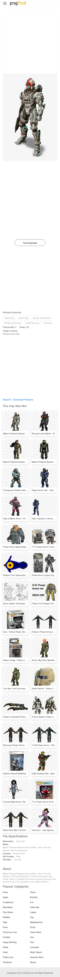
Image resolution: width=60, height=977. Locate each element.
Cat (31, 902)
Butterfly (34, 897)
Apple (5, 897)
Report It (7, 399)
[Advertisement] (30, 43)
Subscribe (34, 907)
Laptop (33, 912)
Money (33, 962)
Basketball (7, 907)
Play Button (8, 912)
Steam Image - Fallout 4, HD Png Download (22, 660)
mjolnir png (9, 317)
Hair (32, 937)
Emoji (32, 927)
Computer (34, 947)
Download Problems (23, 399)
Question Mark (37, 957)
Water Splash (36, 952)
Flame (33, 892)
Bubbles (6, 917)
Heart (5, 892)
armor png (23, 317)
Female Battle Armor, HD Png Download (21, 801)
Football (6, 937)
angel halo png (32, 322)
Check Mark (35, 932)
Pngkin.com (8, 957)
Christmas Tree (10, 932)
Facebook (7, 962)
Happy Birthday (10, 942)
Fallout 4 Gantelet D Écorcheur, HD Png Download (25, 716)
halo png (48, 322)
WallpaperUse (36, 922)
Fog (31, 917)
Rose (5, 927)
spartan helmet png (41, 317)
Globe (5, 947)
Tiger (5, 922)
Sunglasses (8, 902)
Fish (32, 942)
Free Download (30, 242)
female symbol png (12, 322)
